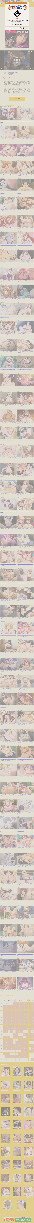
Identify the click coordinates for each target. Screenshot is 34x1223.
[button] (28, 3)
